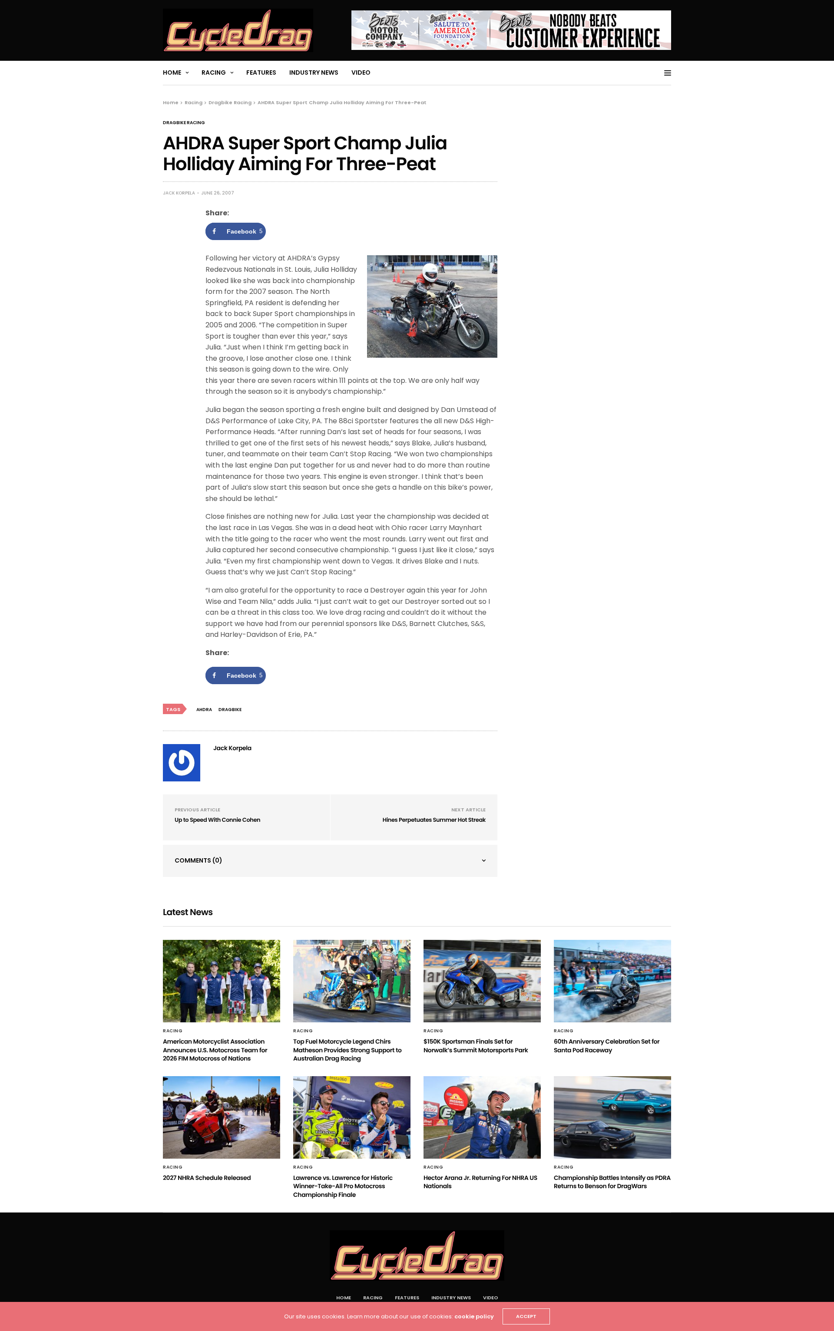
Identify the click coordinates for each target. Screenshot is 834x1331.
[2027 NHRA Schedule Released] (221, 1117)
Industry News (313, 72)
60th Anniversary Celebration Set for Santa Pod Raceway (606, 1045)
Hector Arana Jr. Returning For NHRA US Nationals (480, 1182)
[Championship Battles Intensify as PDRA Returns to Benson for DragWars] (612, 1117)
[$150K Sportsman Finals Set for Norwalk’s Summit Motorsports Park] (482, 981)
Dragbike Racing (184, 123)
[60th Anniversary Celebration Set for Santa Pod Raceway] (612, 981)
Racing (214, 72)
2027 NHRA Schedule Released (207, 1177)
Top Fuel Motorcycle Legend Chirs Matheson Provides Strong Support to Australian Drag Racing (347, 1050)
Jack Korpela (179, 193)
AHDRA (204, 709)
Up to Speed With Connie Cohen (217, 820)
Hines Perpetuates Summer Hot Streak (434, 820)
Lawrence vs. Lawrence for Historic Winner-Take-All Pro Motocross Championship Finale (343, 1186)
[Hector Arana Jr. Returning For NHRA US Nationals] (482, 1117)
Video (361, 72)
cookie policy (474, 1316)
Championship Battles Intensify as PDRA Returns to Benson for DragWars (612, 1182)
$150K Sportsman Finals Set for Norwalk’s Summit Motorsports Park (476, 1045)
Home (172, 72)
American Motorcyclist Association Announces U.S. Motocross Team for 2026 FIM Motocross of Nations (215, 1050)
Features (261, 72)
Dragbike (230, 709)
